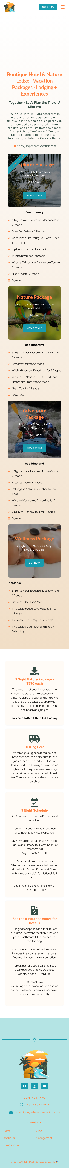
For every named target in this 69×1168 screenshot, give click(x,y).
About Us (9, 1138)
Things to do (11, 1145)
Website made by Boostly (43, 1162)
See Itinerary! (34, 345)
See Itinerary (35, 212)
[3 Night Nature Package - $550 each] (34, 671)
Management (44, 1138)
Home (7, 1131)
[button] (24, 1086)
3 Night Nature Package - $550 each (34, 681)
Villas (39, 1131)
